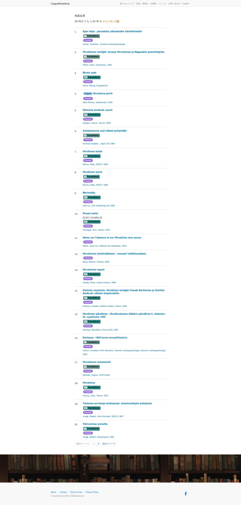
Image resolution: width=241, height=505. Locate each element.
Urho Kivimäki (103, 416)
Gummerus (101, 65)
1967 (116, 330)
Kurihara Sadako (90, 143)
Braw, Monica (89, 262)
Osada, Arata (89, 282)
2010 (124, 246)
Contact (63, 492)
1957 (121, 416)
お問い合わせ (174, 3)
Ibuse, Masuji (89, 85)
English (185, 3)
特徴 (138, 3)
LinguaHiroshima (60, 3)
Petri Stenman (106, 350)
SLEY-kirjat (104, 375)
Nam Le (86, 205)
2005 (107, 262)
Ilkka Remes (89, 102)
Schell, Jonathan (91, 44)
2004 (110, 102)
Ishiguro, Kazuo (90, 123)
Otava (118, 306)
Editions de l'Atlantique (110, 246)
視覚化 (145, 3)
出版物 (153, 3)
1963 (124, 306)
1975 (107, 230)
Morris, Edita (89, 164)
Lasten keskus (103, 282)
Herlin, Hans (88, 65)
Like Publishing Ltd (100, 205)
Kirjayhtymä (102, 85)
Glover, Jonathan (91, 350)
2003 (85, 354)
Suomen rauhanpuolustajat (112, 44)
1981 (112, 437)
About (53, 492)
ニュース (162, 3)
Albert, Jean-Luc (90, 246)
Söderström (101, 102)
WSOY (99, 164)
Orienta (100, 262)
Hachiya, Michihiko (92, 330)
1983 (108, 123)
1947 (106, 395)
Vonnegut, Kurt (90, 230)
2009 (112, 205)
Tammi (102, 123)
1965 (105, 164)
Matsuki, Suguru (90, 375)
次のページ (109, 443)
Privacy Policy (92, 492)
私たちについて (127, 3)
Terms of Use (76, 492)
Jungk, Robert (89, 416)
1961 (109, 65)
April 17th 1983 (108, 143)
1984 (113, 282)
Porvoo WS (107, 330)
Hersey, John (89, 395)
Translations (92, 36)
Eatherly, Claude (90, 306)
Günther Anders (106, 306)
